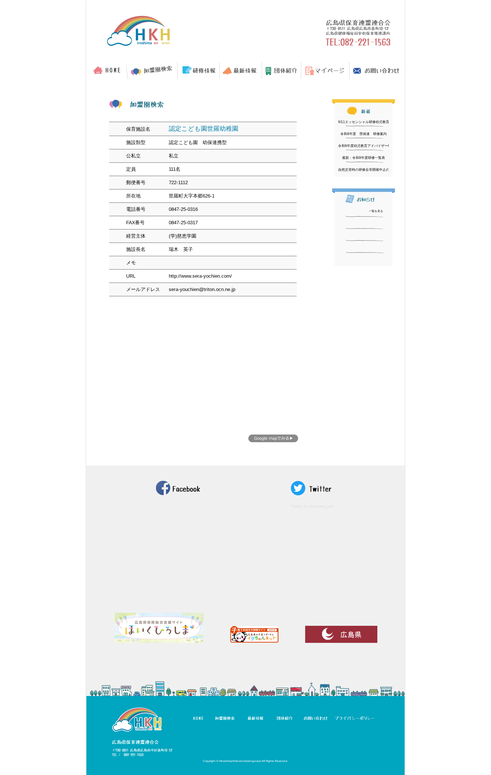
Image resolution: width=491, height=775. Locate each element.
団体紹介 (281, 70)
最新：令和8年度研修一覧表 (363, 158)
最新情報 (240, 70)
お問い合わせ (377, 70)
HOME (106, 70)
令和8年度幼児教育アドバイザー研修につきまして (376, 146)
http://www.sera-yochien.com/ (200, 276)
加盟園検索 (152, 70)
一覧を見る (376, 211)
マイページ (325, 70)
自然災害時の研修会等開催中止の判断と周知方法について (382, 170)
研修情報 (198, 70)
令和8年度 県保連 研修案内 (363, 134)
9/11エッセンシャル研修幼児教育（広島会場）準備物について (386, 122)
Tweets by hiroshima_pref (312, 506)
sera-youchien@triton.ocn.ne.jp (202, 289)
